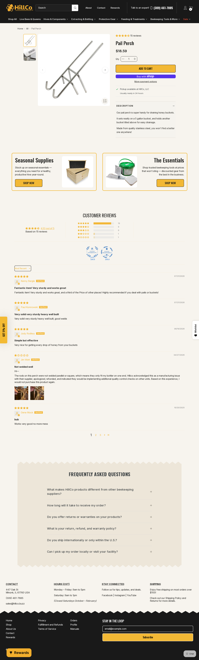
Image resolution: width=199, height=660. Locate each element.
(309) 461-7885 (163, 8)
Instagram (120, 595)
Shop (9, 624)
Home (9, 620)
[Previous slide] (42, 70)
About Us (11, 628)
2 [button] (95, 435)
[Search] (75, 8)
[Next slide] (105, 70)
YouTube (131, 595)
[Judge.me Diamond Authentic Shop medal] (92, 252)
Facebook (107, 595)
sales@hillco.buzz (15, 603)
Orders (73, 620)
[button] (123, 35)
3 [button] (100, 435)
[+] (134, 59)
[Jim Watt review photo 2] (37, 393)
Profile (73, 624)
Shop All (12, 19)
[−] (123, 59)
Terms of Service (47, 628)
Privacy (42, 620)
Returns (154, 600)
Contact (101, 7)
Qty (117, 59)
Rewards (115, 7)
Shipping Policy (173, 598)
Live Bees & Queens (30, 19)
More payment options (145, 81)
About (89, 7)
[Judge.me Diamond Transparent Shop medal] (107, 252)
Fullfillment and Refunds (50, 624)
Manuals (74, 628)
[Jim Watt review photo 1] (21, 393)
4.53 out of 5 (47, 228)
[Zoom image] (105, 101)
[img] (21, 276)
